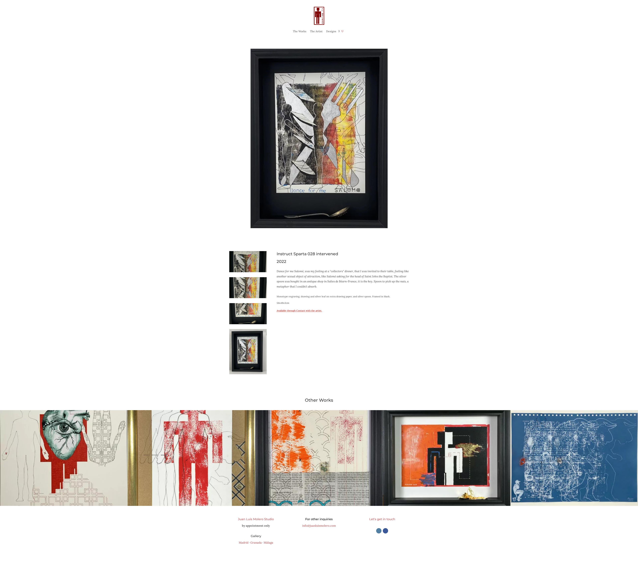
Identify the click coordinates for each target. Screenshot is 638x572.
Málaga (268, 542)
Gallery (256, 536)
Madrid (243, 542)
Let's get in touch (382, 519)
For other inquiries (319, 519)
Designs (331, 31)
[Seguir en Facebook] (385, 530)
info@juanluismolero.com (319, 525)
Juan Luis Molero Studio (256, 519)
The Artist (316, 31)
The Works (299, 31)
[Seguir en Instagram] (378, 530)
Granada (256, 542)
